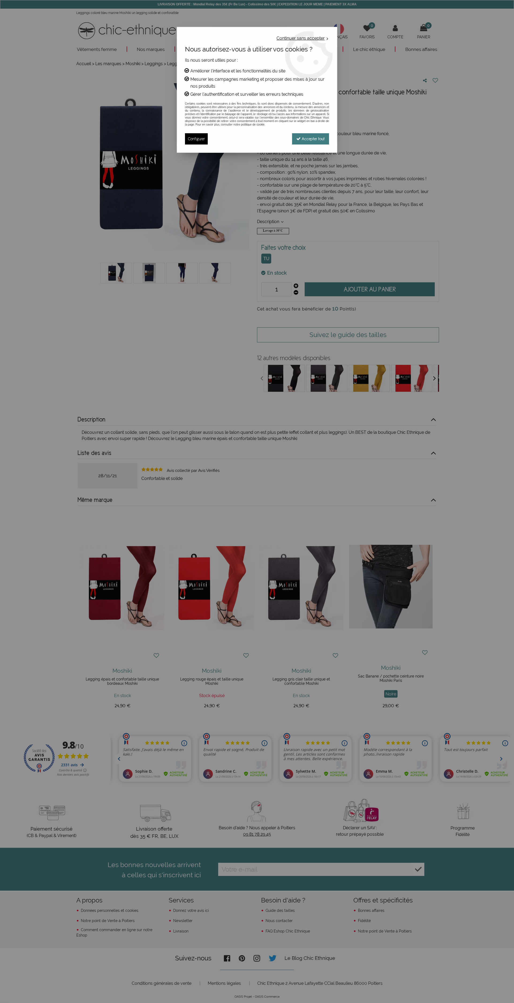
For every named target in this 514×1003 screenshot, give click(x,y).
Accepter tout (313, 138)
